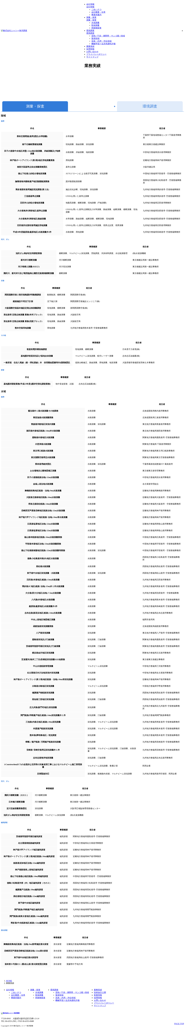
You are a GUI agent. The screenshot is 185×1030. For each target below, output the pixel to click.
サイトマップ (92, 57)
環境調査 (90, 30)
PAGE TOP (179, 1024)
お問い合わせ (92, 52)
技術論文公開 (100, 992)
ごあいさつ (96, 9)
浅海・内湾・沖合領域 (101, 41)
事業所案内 (96, 15)
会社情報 (90, 4)
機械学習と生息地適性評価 (103, 44)
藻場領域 (95, 38)
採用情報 (90, 49)
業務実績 (90, 46)
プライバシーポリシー (96, 54)
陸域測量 (95, 25)
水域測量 (95, 23)
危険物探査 (96, 28)
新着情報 (98, 995)
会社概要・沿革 (98, 12)
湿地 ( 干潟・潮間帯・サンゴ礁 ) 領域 (108, 36)
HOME (9, 981)
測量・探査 (91, 17)
